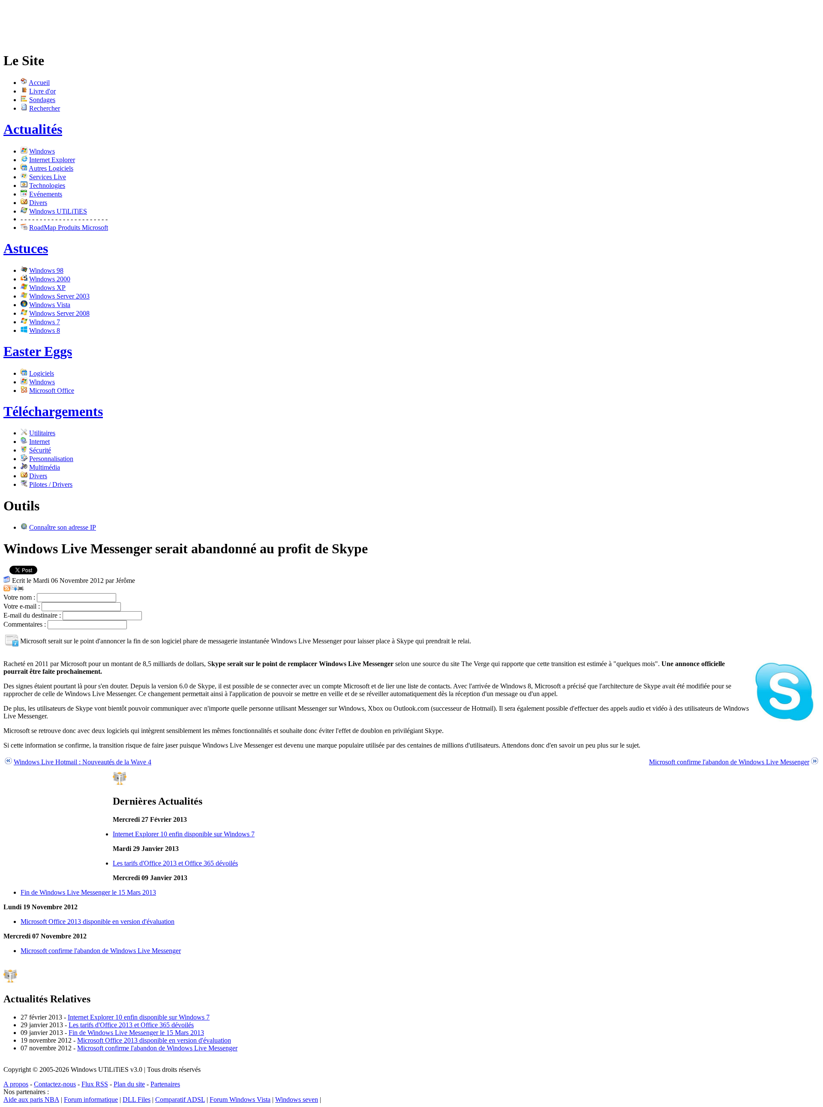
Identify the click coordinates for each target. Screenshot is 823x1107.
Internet (39, 441)
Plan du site (129, 1084)
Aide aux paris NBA (31, 1099)
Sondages (42, 99)
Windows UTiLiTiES (58, 211)
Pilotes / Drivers (50, 484)
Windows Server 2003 (59, 296)
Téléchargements (53, 411)
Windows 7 (44, 322)
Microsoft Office (51, 390)
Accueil (39, 82)
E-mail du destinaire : (32, 615)
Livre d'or (42, 91)
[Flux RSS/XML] (6, 589)
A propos (15, 1084)
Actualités (32, 129)
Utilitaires (42, 433)
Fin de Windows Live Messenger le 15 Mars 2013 (88, 892)
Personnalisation (51, 458)
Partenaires (165, 1084)
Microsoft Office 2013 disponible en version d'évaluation (97, 921)
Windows (42, 151)
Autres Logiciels (51, 168)
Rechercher (44, 108)
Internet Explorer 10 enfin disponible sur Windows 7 (184, 834)
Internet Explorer (52, 159)
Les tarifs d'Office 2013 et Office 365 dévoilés (175, 863)
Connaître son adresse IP (62, 527)
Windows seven (296, 1099)
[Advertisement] (159, 22)
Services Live (47, 177)
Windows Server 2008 (59, 313)
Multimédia (44, 467)
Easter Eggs (37, 351)
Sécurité (40, 450)
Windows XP (47, 287)
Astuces (25, 248)
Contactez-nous (55, 1084)
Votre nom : (19, 597)
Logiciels (41, 373)
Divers (38, 202)
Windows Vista (49, 304)
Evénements (45, 194)
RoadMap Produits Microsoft (68, 227)
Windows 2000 (49, 279)
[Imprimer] (20, 589)
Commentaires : (24, 624)
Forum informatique (91, 1099)
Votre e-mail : (21, 606)
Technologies (47, 185)
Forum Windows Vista (240, 1099)
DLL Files (136, 1099)
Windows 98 (46, 270)
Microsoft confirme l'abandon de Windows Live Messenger (729, 762)
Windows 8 (44, 330)
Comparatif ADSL (180, 1099)
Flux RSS (94, 1084)
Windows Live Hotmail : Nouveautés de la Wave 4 (82, 762)
